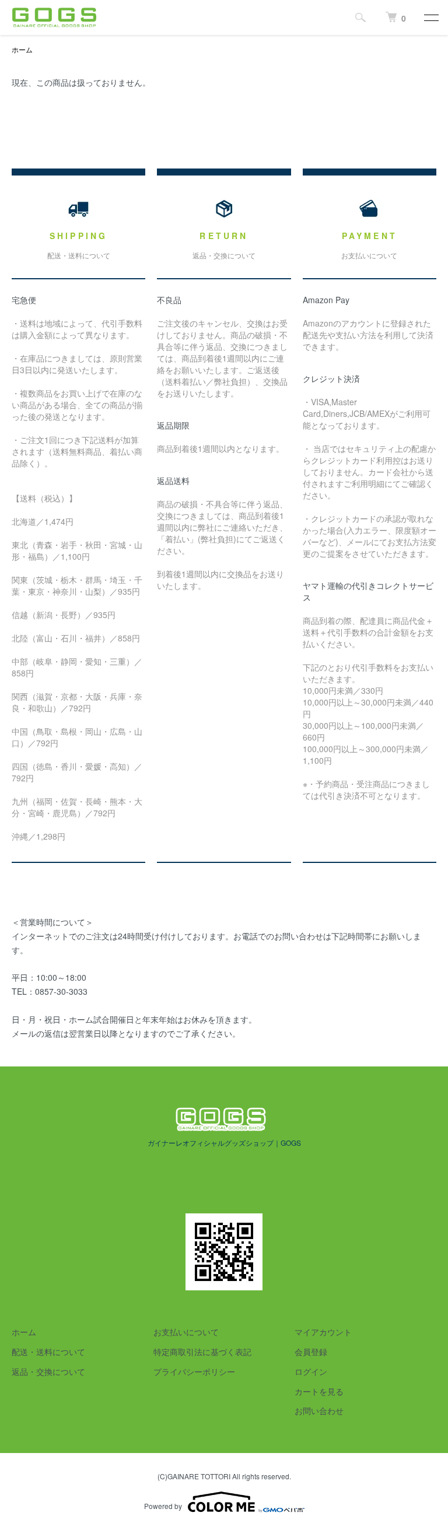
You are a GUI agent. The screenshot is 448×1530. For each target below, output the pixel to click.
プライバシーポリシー (194, 1371)
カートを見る (319, 1391)
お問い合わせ (319, 1410)
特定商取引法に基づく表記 (202, 1351)
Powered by (163, 1506)
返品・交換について (48, 1371)
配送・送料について (48, 1351)
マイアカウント (323, 1332)
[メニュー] (430, 17)
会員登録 (311, 1351)
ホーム (22, 49)
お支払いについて (186, 1332)
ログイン (311, 1371)
